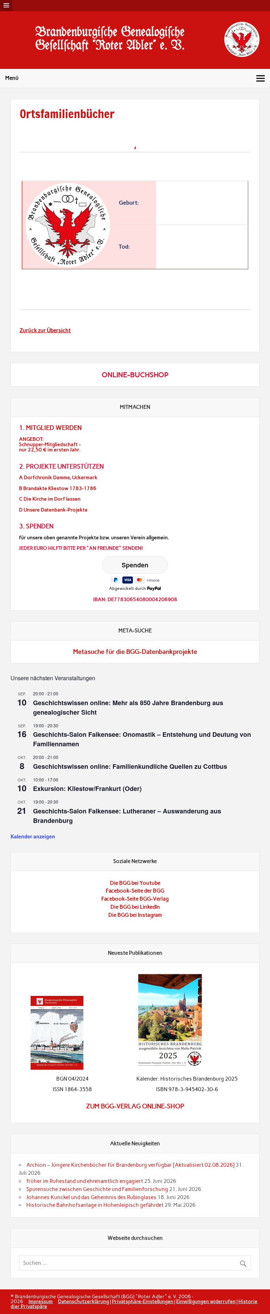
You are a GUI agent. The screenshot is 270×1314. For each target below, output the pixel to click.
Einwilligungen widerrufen (206, 1301)
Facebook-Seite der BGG (135, 891)
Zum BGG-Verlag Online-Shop (135, 1106)
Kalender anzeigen (33, 836)
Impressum (40, 1301)
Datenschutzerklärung (83, 1301)
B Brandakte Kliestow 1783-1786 (57, 488)
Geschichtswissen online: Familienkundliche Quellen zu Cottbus (130, 766)
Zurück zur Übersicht (45, 330)
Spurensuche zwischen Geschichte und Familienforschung (97, 1189)
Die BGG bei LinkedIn (135, 907)
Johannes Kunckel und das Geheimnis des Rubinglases (91, 1197)
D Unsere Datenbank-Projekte (53, 510)
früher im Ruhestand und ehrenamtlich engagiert (84, 1181)
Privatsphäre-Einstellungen (142, 1301)
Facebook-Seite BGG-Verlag (135, 899)
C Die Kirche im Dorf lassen (50, 499)
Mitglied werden (54, 428)
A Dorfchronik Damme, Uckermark (58, 478)
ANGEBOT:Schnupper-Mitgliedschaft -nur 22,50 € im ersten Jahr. (50, 444)
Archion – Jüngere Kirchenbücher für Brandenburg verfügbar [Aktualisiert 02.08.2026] (130, 1165)
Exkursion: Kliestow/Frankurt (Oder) (87, 788)
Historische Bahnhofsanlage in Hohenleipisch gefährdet (94, 1205)
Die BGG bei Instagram (135, 915)
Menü (12, 78)
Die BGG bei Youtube (135, 883)
